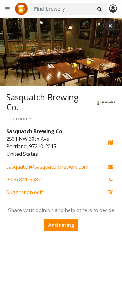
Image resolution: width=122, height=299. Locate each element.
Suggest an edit (24, 192)
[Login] (113, 9)
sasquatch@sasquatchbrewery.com (47, 166)
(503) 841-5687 (23, 179)
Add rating (61, 224)
